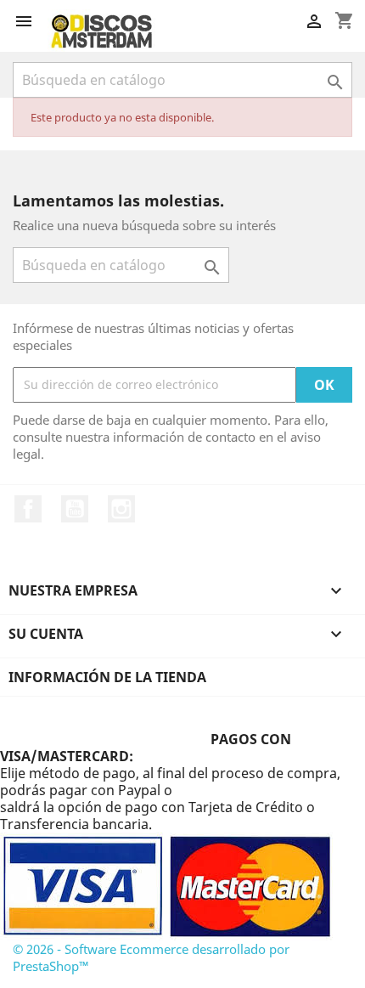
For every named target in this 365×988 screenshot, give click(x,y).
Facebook (28, 508)
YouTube (74, 508)
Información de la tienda (107, 677)
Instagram (121, 508)
